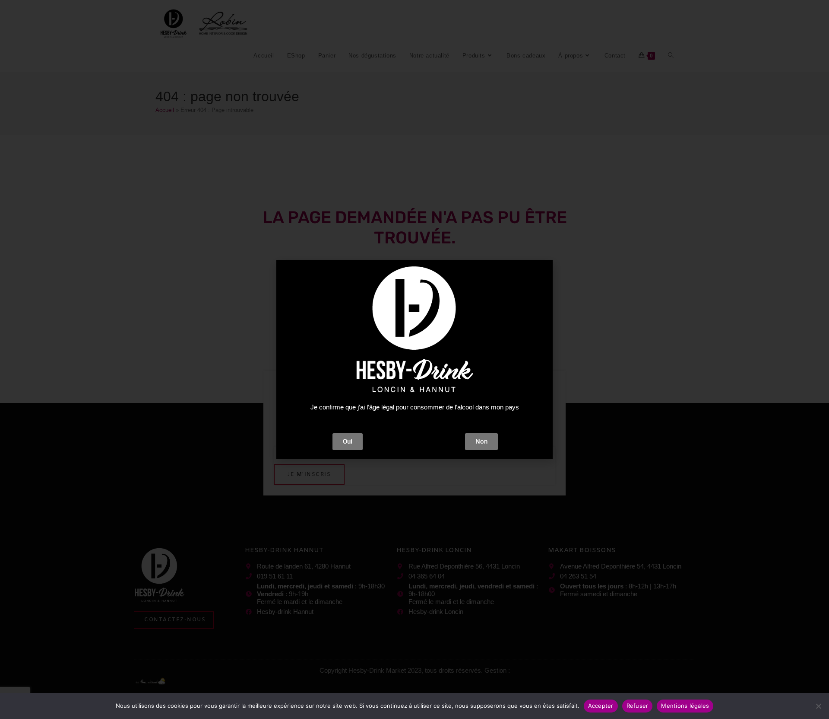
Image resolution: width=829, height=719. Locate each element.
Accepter (601, 705)
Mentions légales (685, 705)
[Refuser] (818, 706)
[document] (414, 359)
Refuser (637, 705)
